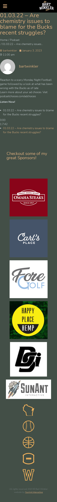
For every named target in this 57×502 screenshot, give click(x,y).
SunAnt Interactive (34, 492)
